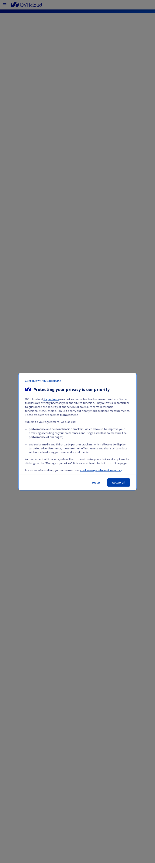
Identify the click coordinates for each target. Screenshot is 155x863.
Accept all (118, 482)
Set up (95, 482)
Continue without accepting (43, 381)
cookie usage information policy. (101, 470)
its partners (51, 399)
